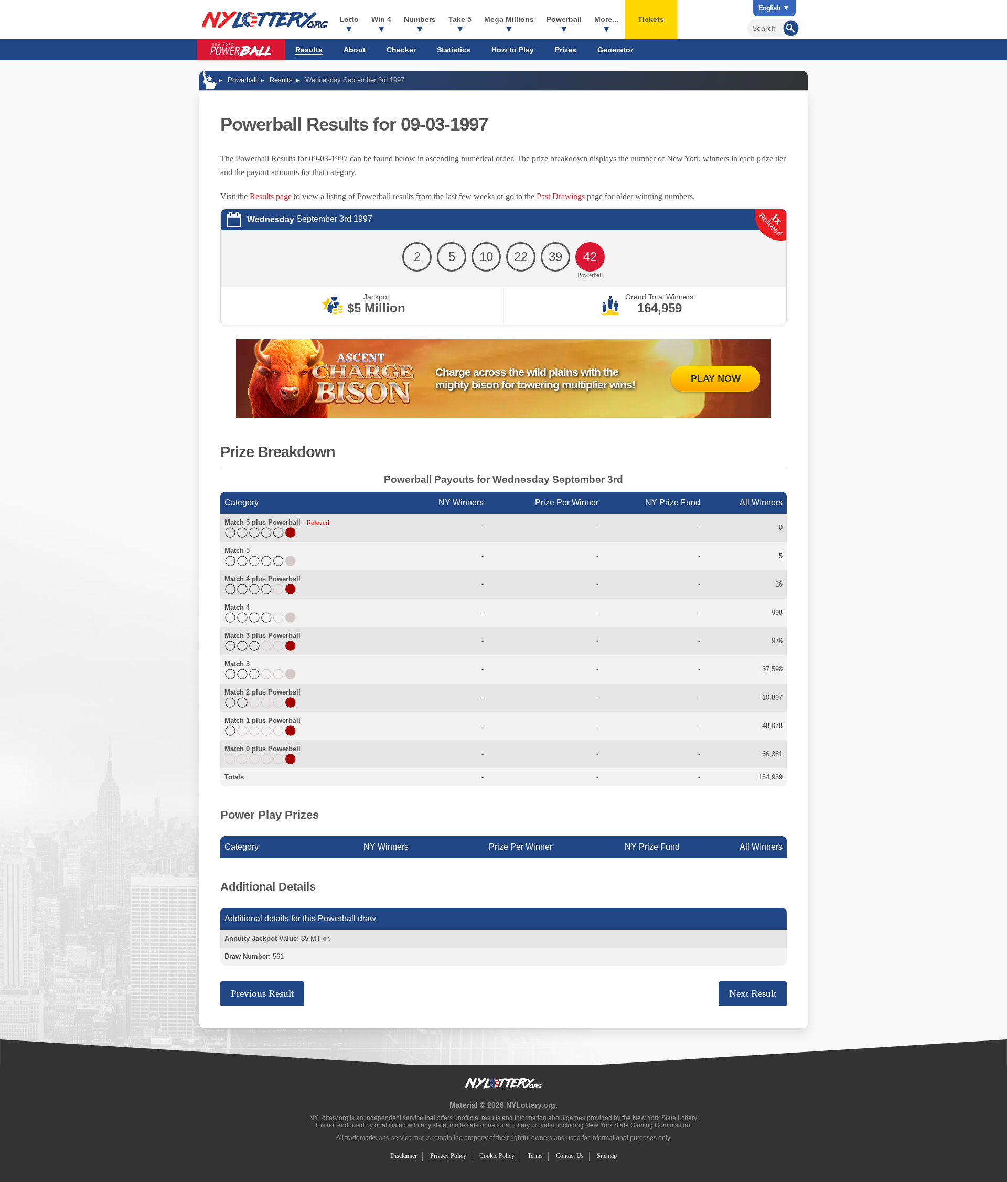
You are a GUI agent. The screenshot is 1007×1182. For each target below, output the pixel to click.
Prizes (565, 50)
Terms (535, 1155)
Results (309, 50)
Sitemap (607, 1155)
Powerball (564, 19)
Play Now (716, 378)
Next (752, 993)
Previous (262, 993)
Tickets (651, 19)
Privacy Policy (448, 1155)
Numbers (420, 19)
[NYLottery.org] (265, 20)
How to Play (512, 50)
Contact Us (570, 1155)
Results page (271, 196)
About (355, 50)
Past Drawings (561, 196)
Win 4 (381, 19)
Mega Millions (509, 19)
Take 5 (460, 19)
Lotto (349, 19)
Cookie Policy (497, 1155)
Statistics (453, 50)
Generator (615, 50)
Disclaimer (403, 1155)
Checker (401, 50)
